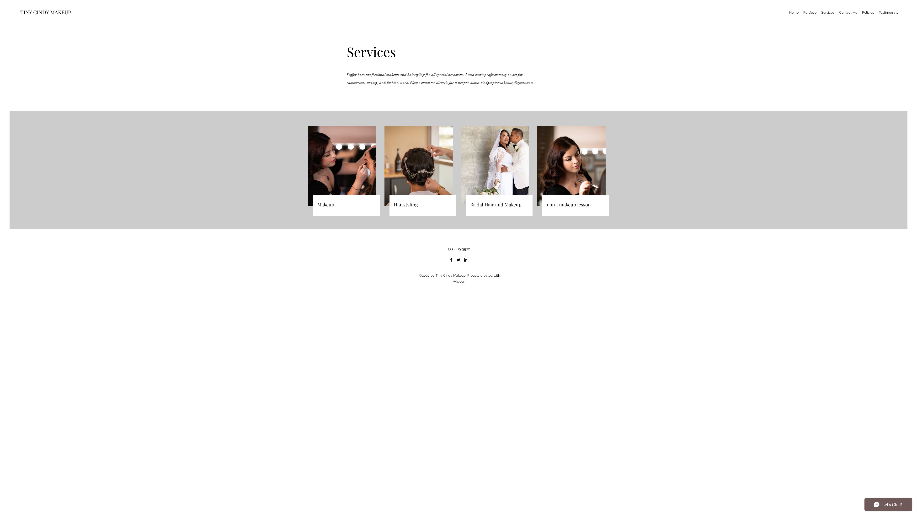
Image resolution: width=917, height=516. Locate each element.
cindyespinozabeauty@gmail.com (507, 82)
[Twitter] (458, 260)
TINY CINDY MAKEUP (45, 12)
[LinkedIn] (465, 260)
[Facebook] (451, 260)
